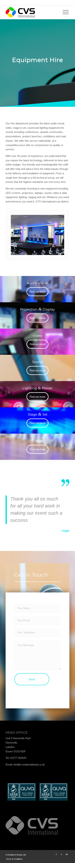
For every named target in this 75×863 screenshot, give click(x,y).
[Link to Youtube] (66, 854)
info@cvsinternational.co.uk (29, 764)
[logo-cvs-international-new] (31, 12)
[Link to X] (61, 854)
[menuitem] (65, 12)
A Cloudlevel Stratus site (16, 855)
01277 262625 (18, 757)
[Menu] (65, 12)
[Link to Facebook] (56, 854)
